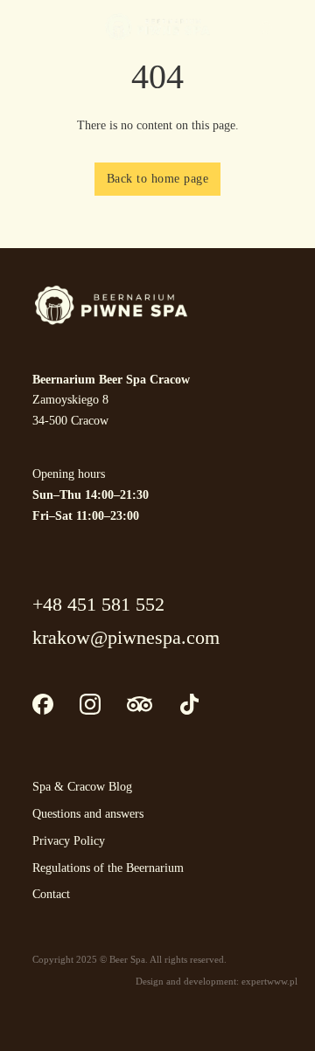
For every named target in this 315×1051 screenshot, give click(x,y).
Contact (51, 894)
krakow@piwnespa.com (126, 637)
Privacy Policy (68, 840)
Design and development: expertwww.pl (217, 981)
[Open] (35, 25)
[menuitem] (288, 27)
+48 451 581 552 (98, 604)
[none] (284, 27)
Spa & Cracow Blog (82, 786)
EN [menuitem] (288, 25)
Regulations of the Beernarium (108, 868)
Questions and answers (88, 813)
